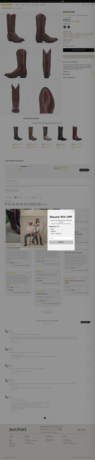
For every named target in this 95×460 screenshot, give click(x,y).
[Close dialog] (73, 211)
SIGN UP (61, 242)
